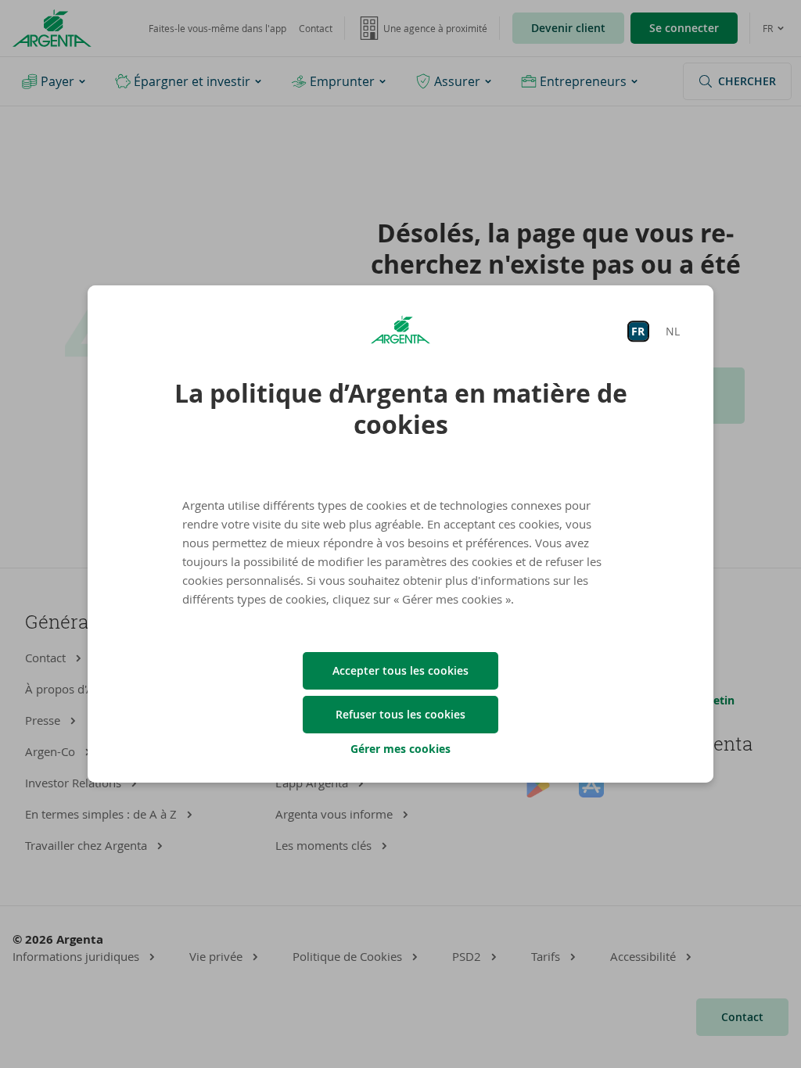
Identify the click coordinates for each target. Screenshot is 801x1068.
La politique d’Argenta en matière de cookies (400, 409)
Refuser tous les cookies (400, 714)
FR (638, 331)
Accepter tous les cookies (400, 670)
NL (673, 331)
